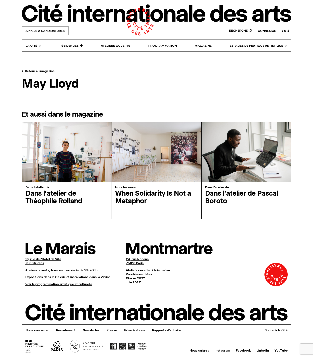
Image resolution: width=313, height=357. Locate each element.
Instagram (222, 350)
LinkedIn (262, 350)
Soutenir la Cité (276, 330)
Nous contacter (37, 330)
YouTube (281, 350)
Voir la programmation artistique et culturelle (58, 284)
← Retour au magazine (38, 71)
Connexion (267, 31)
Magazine (203, 46)
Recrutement (66, 330)
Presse (112, 330)
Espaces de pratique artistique (258, 46)
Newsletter (91, 330)
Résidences (71, 46)
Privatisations (134, 330)
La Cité (33, 46)
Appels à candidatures (45, 31)
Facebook (243, 350)
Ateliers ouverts (115, 46)
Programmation (162, 46)
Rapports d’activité (166, 330)
